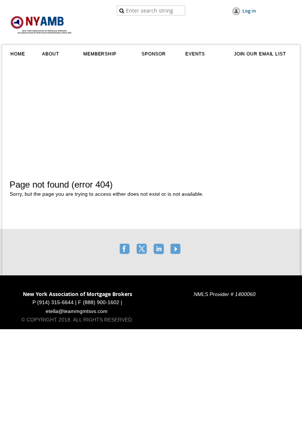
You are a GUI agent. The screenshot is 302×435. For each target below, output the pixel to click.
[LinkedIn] (159, 249)
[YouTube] (176, 249)
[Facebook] (125, 249)
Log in (249, 10)
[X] (142, 249)
